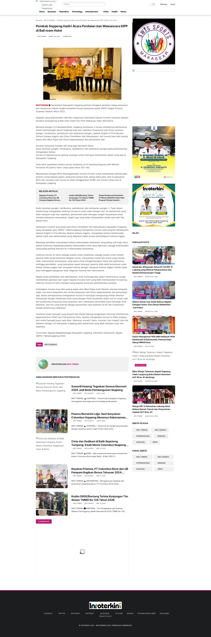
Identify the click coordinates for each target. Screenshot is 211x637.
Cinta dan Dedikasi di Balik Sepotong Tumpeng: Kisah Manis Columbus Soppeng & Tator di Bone (99, 443)
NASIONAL (140, 442)
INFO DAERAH (49, 20)
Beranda (39, 20)
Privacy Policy (105, 616)
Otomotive (64, 11)
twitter (61, 613)
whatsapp (75, 613)
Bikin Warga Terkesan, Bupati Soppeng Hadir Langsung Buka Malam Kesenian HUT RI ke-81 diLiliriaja (151, 374)
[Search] (103, 4)
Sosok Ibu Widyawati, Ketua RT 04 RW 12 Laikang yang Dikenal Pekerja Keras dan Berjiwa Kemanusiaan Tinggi (152, 270)
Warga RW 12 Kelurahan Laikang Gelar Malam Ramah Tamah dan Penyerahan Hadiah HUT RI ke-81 (151, 409)
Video (106, 11)
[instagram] (170, 12)
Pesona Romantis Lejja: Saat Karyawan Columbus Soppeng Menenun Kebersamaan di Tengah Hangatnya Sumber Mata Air (99, 415)
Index (172, 4)
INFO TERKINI (141, 430)
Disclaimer (164, 613)
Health (114, 11)
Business (52, 11)
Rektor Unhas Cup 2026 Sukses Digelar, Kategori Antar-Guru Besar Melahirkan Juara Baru (152, 305)
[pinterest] (166, 12)
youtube (119, 613)
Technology (77, 11)
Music (123, 11)
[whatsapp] (162, 12)
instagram (104, 613)
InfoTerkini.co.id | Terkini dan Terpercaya (114, 625)
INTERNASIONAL (143, 436)
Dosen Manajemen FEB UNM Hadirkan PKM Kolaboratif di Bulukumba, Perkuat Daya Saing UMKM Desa (153, 339)
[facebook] (154, 12)
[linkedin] (57, 351)
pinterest (90, 613)
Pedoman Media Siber (146, 613)
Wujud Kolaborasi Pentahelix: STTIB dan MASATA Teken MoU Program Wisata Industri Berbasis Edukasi (111, 197)
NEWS (155, 442)
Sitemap (163, 4)
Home (42, 11)
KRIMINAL (162, 436)
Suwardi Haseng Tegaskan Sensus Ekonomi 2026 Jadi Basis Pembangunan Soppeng (98, 388)
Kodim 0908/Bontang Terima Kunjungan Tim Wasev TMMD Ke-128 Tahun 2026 (81, 197)
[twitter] (158, 12)
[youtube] (173, 12)
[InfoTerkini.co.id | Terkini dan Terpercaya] (47, 8)
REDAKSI (130, 613)
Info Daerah (141, 260)
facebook (48, 613)
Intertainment (91, 11)
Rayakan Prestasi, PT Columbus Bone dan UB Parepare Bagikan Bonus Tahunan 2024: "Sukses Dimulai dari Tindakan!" (49, 197)
